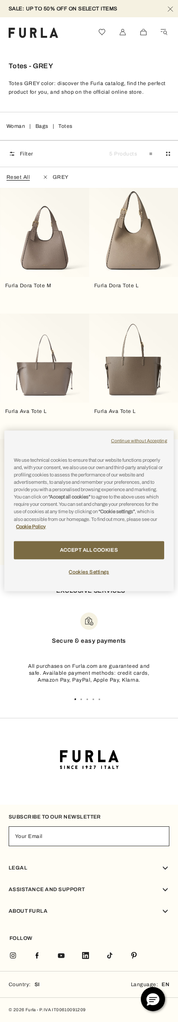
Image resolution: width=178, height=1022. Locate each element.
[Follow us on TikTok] (109, 956)
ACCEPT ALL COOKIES (89, 549)
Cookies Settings (89, 571)
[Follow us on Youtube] (61, 956)
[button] (153, 999)
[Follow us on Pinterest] (133, 956)
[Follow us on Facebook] (37, 956)
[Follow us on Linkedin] (85, 956)
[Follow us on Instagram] (13, 956)
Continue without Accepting (139, 440)
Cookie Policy (31, 526)
